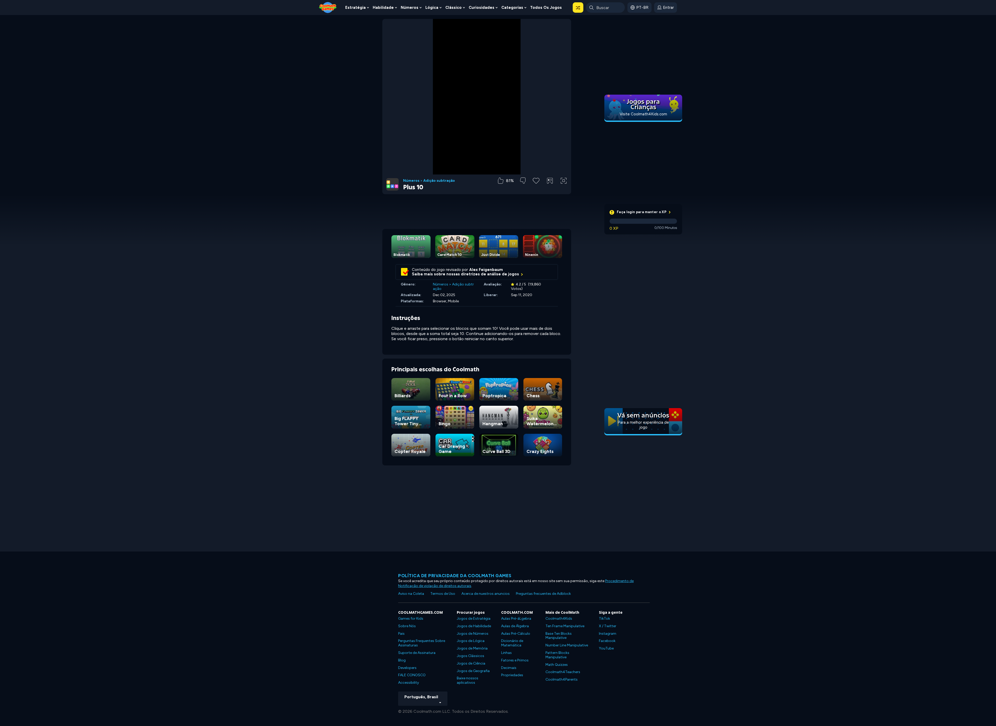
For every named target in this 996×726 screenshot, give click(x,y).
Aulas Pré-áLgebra (516, 618)
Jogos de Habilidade (474, 626)
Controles (550, 189)
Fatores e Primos (515, 660)
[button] (578, 7)
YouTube (606, 648)
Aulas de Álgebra (515, 626)
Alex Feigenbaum (486, 269)
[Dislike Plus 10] (523, 180)
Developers (407, 668)
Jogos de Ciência (471, 663)
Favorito (536, 189)
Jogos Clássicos (470, 656)
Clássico (453, 7)
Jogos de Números (472, 633)
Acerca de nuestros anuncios (485, 593)
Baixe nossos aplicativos (467, 680)
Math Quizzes (556, 664)
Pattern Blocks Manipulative (557, 655)
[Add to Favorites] (536, 180)
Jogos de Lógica (471, 641)
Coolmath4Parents (561, 679)
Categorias (512, 7)
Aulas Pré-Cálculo (515, 633)
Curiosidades (481, 7)
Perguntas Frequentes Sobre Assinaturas (421, 643)
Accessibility (408, 682)
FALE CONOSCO (412, 675)
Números (409, 7)
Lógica (431, 7)
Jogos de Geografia (473, 671)
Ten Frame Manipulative (564, 626)
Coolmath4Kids (558, 618)
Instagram (607, 633)
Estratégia (355, 7)
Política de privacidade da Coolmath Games (454, 575)
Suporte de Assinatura (416, 653)
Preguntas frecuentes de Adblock (543, 593)
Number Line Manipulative (566, 645)
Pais (401, 633)
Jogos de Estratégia (473, 618)
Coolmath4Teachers (562, 672)
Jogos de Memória (472, 648)
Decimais (508, 668)
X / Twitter (607, 626)
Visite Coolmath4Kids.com (643, 114)
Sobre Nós (407, 626)
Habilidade (383, 7)
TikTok (604, 618)
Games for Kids (410, 618)
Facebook (607, 641)
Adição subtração (439, 181)
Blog (402, 660)
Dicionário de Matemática (512, 643)
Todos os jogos (546, 7)
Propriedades (512, 675)
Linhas (506, 653)
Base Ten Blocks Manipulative (558, 635)
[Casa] (328, 7)
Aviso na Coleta (411, 593)
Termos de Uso (442, 593)
